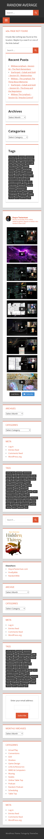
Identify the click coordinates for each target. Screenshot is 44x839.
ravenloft (22, 185)
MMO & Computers (16, 770)
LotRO (22, 173)
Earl (10, 163)
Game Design (14, 763)
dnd (18, 160)
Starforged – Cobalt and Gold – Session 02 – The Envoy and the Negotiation (22, 88)
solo (30, 191)
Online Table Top (15, 780)
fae (19, 163)
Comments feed (15, 453)
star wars (23, 195)
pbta (27, 179)
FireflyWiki (13, 572)
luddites (29, 173)
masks (11, 176)
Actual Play (13, 157)
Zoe (29, 198)
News (22, 179)
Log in (11, 446)
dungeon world (28, 160)
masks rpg (19, 176)
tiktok (11, 198)
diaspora (12, 160)
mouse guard (14, 179)
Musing (11, 773)
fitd (20, 166)
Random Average (22, 5)
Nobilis (11, 777)
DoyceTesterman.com (18, 569)
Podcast (11, 783)
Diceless (12, 760)
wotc (17, 198)
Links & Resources (16, 766)
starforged (13, 195)
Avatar (21, 157)
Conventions (13, 753)
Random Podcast (15, 787)
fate (23, 163)
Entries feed (13, 450)
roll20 (30, 185)
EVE (15, 163)
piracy (25, 182)
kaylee (11, 173)
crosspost (30, 157)
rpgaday (12, 188)
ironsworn (27, 170)
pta (30, 182)
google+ (12, 170)
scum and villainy (15, 191)
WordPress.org (15, 456)
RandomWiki (14, 575)
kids (16, 173)
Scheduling (13, 790)
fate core (29, 163)
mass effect (28, 176)
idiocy (19, 170)
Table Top (12, 793)
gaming (26, 166)
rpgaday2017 (21, 188)
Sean (25, 191)
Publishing (13, 185)
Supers (30, 195)
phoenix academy (15, 182)
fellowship (13, 166)
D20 (10, 756)
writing (23, 198)
